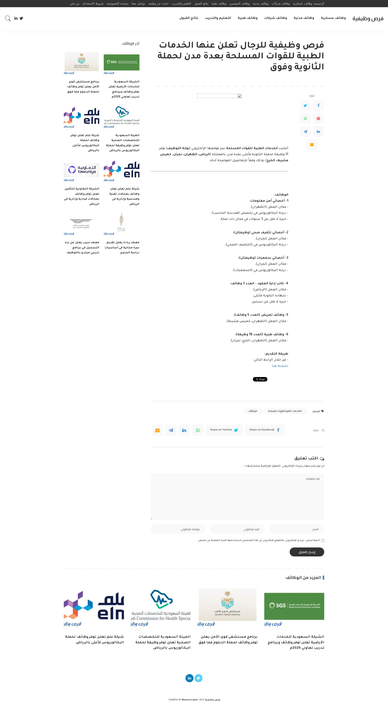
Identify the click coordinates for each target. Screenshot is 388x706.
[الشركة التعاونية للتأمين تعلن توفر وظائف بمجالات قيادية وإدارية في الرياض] (81, 171)
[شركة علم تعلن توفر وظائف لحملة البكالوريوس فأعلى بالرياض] (81, 117)
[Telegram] (305, 131)
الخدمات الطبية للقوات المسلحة (284, 411)
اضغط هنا (280, 366)
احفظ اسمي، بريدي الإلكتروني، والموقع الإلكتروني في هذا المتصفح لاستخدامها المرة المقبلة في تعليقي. (258, 540)
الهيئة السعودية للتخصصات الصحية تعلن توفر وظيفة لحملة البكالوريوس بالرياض (163, 642)
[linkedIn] (184, 430)
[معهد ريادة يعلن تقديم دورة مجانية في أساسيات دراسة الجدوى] (121, 224)
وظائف (252, 411)
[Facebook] (318, 105)
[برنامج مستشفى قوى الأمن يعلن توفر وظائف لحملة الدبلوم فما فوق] (81, 64)
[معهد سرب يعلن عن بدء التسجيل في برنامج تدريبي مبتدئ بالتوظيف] (81, 224)
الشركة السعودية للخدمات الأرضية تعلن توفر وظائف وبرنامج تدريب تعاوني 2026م (296, 642)
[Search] (8, 18)
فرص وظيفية (368, 18)
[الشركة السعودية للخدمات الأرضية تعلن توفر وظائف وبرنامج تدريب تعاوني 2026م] (121, 64)
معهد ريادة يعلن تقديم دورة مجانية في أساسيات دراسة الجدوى (122, 247)
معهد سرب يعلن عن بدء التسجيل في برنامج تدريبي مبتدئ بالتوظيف (82, 247)
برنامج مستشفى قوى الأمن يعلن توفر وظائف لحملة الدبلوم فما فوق (83, 87)
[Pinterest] (318, 118)
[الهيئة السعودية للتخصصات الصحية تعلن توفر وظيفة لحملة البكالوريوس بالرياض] (121, 117)
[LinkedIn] (16, 18)
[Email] (311, 144)
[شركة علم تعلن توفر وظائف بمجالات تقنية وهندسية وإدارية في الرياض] (121, 171)
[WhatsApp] (305, 118)
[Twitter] (21, 18)
